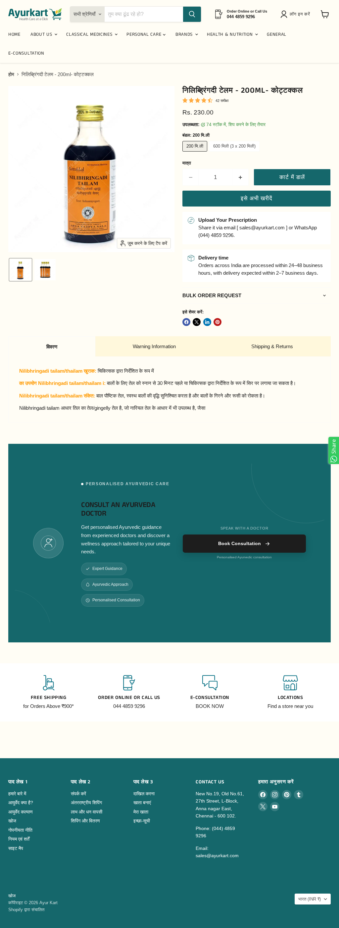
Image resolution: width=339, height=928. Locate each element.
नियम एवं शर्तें (18, 839)
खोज (12, 820)
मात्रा (186, 163)
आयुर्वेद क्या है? (20, 802)
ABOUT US (42, 34)
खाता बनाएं (142, 802)
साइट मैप (15, 848)
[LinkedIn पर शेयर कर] (207, 322)
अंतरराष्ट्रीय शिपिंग (86, 802)
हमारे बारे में (17, 793)
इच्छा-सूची (141, 820)
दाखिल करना (144, 793)
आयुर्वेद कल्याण (20, 811)
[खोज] (192, 14)
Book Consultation (239, 543)
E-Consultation (26, 53)
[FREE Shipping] (48, 692)
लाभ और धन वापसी (86, 811)
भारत (309, 899)
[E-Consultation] (210, 692)
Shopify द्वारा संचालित (26, 909)
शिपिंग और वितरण (85, 820)
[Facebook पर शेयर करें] (186, 322)
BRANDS (184, 34)
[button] (296, 14)
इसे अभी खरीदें (256, 198)
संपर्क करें (78, 793)
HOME (14, 34)
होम (11, 74)
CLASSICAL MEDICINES (90, 34)
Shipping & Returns (272, 346)
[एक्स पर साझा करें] (197, 322)
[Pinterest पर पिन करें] (217, 322)
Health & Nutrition (230, 34)
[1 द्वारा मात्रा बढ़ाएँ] (240, 177)
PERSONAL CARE (144, 34)
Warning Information (154, 346)
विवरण (51, 346)
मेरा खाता (140, 811)
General (276, 34)
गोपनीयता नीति (20, 830)
